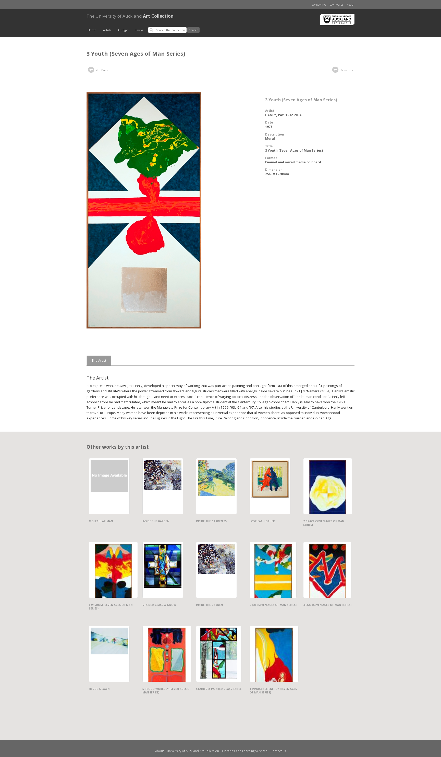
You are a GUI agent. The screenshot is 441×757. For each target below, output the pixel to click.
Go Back (101, 70)
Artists (107, 30)
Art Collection (130, 16)
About (350, 4)
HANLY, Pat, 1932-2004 (283, 115)
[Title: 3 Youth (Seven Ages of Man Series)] (144, 210)
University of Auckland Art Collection (193, 751)
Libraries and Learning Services (244, 751)
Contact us (336, 4)
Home (92, 30)
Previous (346, 70)
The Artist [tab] (99, 360)
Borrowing (319, 4)
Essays (139, 30)
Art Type (123, 30)
